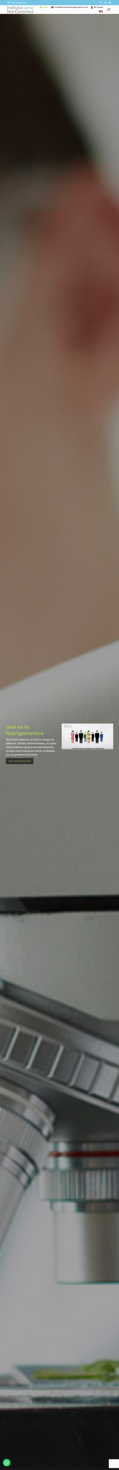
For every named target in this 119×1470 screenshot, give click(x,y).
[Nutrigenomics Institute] (101, 12)
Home (45, 7)
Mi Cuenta (98, 7)
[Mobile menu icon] (109, 9)
